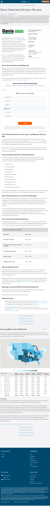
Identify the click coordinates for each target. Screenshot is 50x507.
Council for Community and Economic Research (23, 424)
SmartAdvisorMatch (34, 466)
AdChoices (32, 479)
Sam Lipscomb (4, 14)
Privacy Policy (32, 477)
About (31, 454)
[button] (26, 363)
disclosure (19, 269)
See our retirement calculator (26, 321)
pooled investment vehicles (35, 141)
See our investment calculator (27, 324)
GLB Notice (32, 481)
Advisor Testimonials (34, 462)
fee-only (6, 55)
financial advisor (40, 301)
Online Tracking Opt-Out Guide (36, 483)
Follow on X (5, 477)
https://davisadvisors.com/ (34, 57)
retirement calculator (16, 308)
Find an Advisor (45, 1)
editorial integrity (15, 15)
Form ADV (34, 269)
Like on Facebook (6, 475)
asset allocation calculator (13, 310)
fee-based (12, 58)
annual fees (19, 222)
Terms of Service (33, 475)
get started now (35, 304)
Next (25, 123)
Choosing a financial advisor (26, 318)
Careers (2, 456)
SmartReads (32, 456)
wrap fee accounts (6, 149)
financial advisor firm (12, 39)
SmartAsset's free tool (27, 281)
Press (31, 464)
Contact (2, 454)
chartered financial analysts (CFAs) (20, 80)
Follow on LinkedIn (7, 479)
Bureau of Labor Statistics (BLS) (9, 424)
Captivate (32, 458)
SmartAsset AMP (33, 460)
